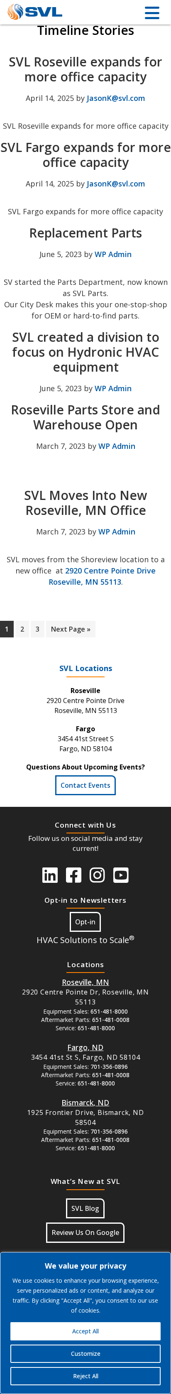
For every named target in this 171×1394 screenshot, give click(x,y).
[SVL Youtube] (121, 875)
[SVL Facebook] (74, 875)
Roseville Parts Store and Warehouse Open (85, 417)
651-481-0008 (110, 1020)
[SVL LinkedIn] (50, 875)
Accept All (85, 1331)
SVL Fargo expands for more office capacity (85, 155)
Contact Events (85, 785)
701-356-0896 (109, 1067)
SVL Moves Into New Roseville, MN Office (85, 503)
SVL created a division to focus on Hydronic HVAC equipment (85, 351)
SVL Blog (85, 1208)
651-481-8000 (109, 1011)
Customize (85, 1353)
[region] (85, 1323)
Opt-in (85, 921)
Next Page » (70, 631)
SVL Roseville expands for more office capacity (85, 69)
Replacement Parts (85, 232)
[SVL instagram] (97, 875)
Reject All (85, 1376)
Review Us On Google (85, 1232)
